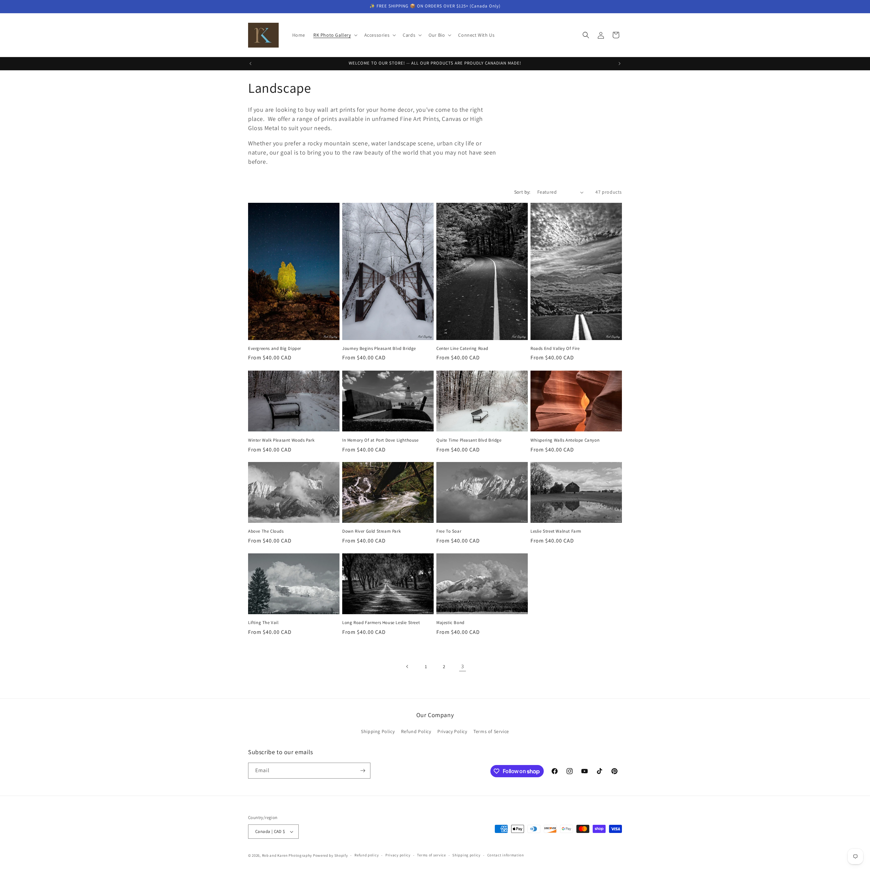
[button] (334, 35)
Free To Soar (448, 531)
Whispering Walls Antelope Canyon (564, 440)
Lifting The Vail (263, 622)
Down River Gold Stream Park (371, 531)
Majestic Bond (450, 622)
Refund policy (366, 855)
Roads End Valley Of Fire (554, 348)
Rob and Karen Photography (287, 855)
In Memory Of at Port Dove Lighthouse (380, 440)
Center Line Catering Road (462, 348)
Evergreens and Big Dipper (274, 348)
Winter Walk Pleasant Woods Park (281, 440)
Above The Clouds (266, 531)
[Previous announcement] (250, 63)
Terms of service (431, 855)
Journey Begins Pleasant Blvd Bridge (379, 348)
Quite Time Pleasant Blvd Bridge (469, 440)
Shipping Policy (378, 732)
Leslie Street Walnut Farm (555, 531)
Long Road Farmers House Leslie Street (381, 622)
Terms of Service (491, 732)
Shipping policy (466, 855)
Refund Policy (416, 732)
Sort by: (522, 192)
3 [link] (462, 666)
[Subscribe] (362, 771)
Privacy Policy (452, 732)
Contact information (505, 855)
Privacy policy (398, 855)
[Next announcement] (619, 63)
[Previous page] (407, 666)
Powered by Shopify (330, 855)
